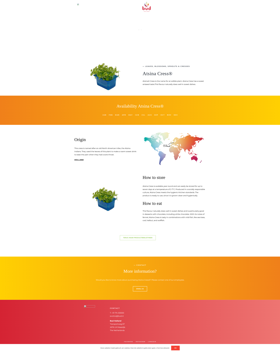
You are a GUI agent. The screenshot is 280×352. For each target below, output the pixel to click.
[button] (197, 4)
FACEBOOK (128, 341)
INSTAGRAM (140, 341)
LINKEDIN (152, 341)
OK (175, 348)
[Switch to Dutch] (86, 4)
